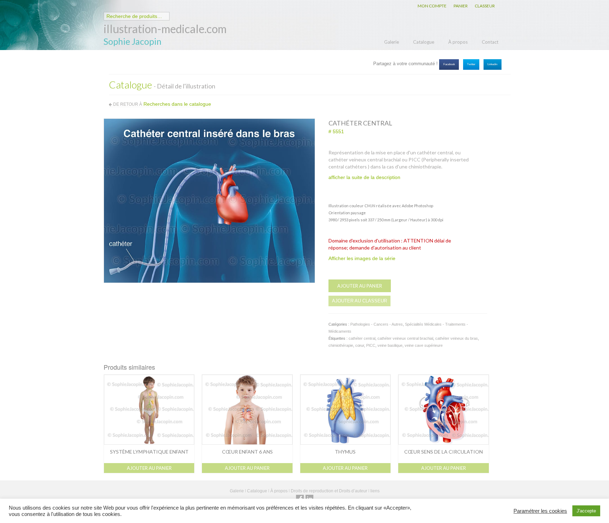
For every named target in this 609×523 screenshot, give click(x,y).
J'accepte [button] (586, 510)
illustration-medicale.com (165, 29)
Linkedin (492, 64)
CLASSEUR (485, 5)
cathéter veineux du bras (456, 338)
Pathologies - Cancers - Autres (376, 324)
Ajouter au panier (359, 286)
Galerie (391, 42)
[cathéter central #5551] (209, 200)
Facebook (449, 64)
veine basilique (389, 345)
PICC (370, 345)
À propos (458, 42)
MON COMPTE (432, 5)
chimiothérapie (340, 345)
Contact (490, 42)
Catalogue (423, 42)
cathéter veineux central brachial (405, 338)
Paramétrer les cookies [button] (540, 511)
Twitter (471, 64)
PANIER (461, 5)
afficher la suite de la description (364, 177)
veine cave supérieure (424, 345)
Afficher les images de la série (361, 258)
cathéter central (362, 338)
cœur (359, 345)
